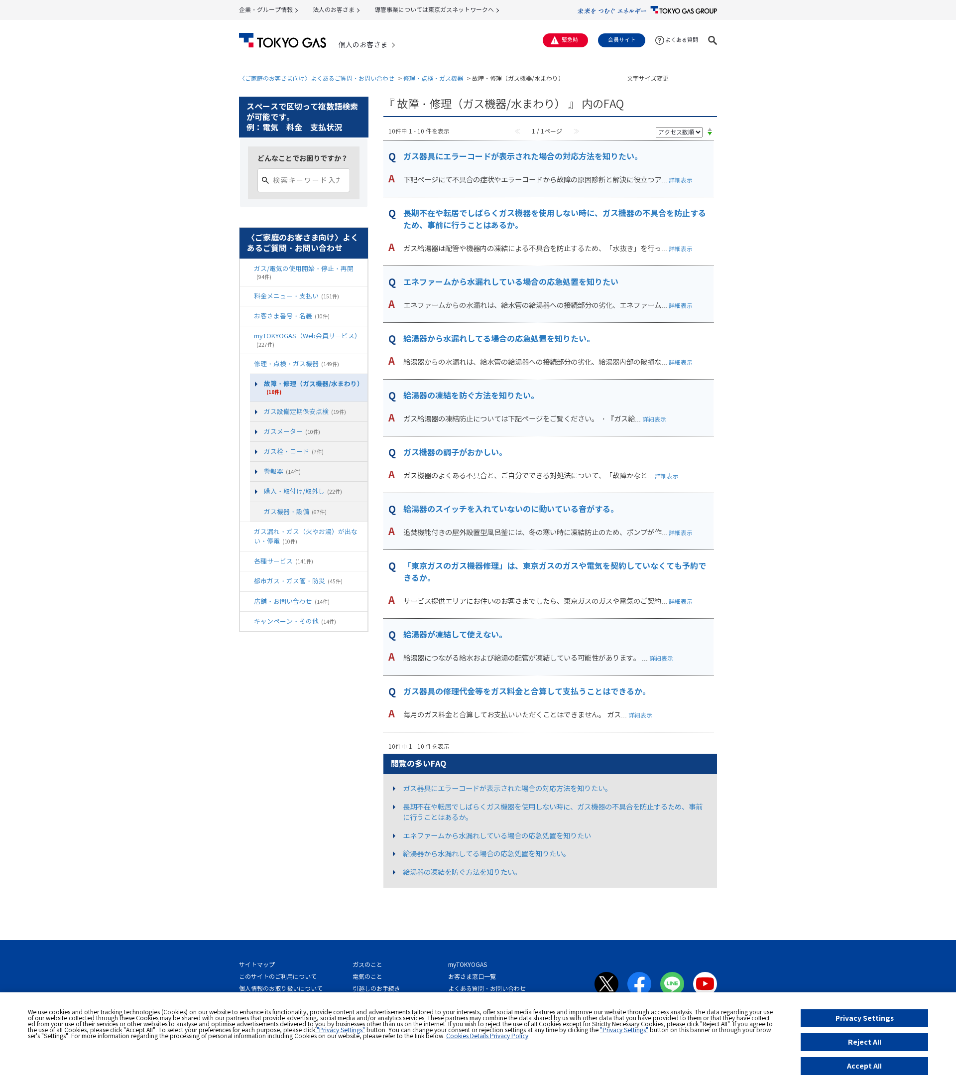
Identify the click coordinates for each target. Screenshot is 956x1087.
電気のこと (367, 976)
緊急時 (570, 40)
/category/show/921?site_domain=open (246, 364)
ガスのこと (367, 964)
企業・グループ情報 (266, 9)
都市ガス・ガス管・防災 (298, 580)
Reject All (864, 1042)
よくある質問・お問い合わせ (487, 988)
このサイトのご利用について (278, 976)
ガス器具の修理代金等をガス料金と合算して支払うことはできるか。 (526, 691)
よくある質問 (681, 40)
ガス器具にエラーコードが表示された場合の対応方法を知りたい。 (522, 156)
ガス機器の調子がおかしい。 (455, 452)
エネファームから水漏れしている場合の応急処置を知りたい (510, 281)
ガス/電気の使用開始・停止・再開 (304, 272)
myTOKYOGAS (467, 964)
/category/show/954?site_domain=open (246, 581)
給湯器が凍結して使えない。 (455, 634)
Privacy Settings (865, 1018)
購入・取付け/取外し (303, 491)
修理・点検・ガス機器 (433, 78)
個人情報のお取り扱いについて (281, 988)
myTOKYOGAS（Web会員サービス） (307, 339)
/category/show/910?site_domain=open (246, 336)
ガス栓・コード (294, 451)
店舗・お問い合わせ (292, 601)
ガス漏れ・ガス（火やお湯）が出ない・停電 (306, 536)
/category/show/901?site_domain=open (246, 296)
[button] (712, 40)
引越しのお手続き (376, 988)
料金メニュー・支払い (296, 295)
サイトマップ (257, 964)
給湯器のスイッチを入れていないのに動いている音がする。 (510, 509)
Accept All (864, 1066)
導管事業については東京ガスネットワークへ (434, 9)
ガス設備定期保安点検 (305, 411)
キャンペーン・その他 (295, 621)
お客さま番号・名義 (292, 315)
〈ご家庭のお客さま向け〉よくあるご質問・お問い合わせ (316, 78)
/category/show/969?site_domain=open (246, 601)
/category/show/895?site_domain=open (246, 268)
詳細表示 (681, 180)
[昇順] (710, 129)
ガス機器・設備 (295, 511)
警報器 (282, 471)
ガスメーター (292, 431)
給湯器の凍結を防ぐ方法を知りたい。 (471, 395)
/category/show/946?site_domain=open (246, 561)
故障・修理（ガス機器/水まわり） (313, 387)
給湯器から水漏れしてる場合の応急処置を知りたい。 (499, 338)
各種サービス (283, 560)
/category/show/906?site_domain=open (246, 316)
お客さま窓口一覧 (472, 976)
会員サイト (621, 40)
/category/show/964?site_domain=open (246, 621)
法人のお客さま (334, 9)
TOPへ (706, 924)
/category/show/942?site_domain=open (246, 532)
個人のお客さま (363, 44)
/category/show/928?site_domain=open (256, 512)
